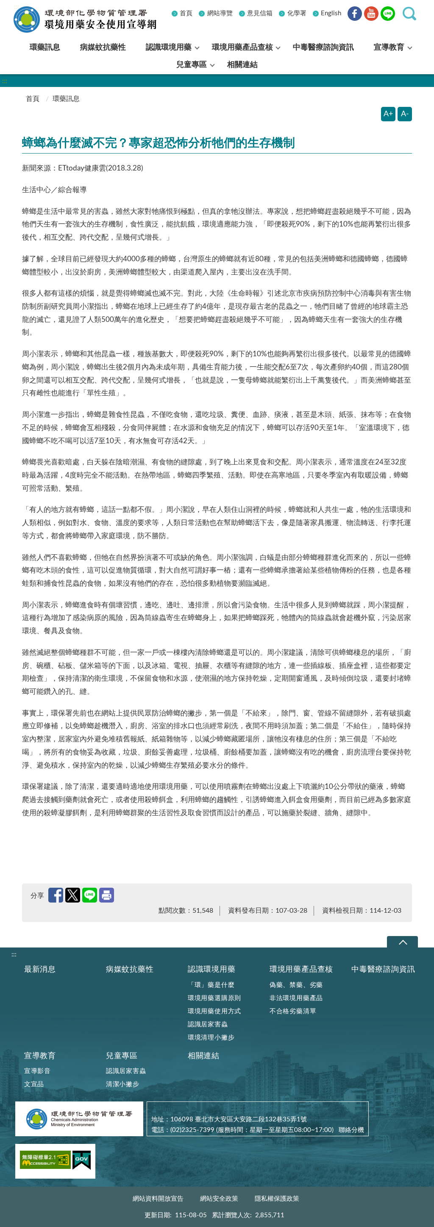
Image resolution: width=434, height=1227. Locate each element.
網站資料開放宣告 (158, 1199)
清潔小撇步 (122, 1084)
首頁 (186, 13)
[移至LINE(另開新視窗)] (388, 15)
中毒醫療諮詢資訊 (383, 969)
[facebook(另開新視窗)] (55, 895)
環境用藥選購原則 (214, 998)
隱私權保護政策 (277, 1199)
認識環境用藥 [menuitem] (169, 47)
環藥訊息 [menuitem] (45, 47)
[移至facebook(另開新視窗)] (355, 15)
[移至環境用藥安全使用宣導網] (92, 19)
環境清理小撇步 (211, 1037)
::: (16, 6)
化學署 (296, 13)
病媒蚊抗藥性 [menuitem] (103, 47)
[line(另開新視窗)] (89, 895)
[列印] (106, 895)
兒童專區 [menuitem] (191, 65)
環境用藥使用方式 (214, 1011)
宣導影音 (37, 1071)
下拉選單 (402, 942)
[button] (409, 13)
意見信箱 (260, 13)
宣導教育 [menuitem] (389, 47)
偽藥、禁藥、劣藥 (296, 985)
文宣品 (34, 1084)
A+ (388, 114)
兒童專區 (122, 1055)
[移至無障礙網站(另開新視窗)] (45, 1161)
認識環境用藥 (212, 969)
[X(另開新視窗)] (72, 895)
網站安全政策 (219, 1199)
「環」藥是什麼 (211, 985)
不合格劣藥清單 (293, 1011)
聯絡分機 (351, 1130)
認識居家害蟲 (208, 1024)
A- (405, 114)
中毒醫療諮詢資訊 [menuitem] (323, 47)
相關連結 (204, 1055)
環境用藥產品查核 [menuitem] (242, 47)
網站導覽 (220, 13)
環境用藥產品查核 (301, 969)
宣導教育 (40, 1055)
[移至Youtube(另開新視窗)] (371, 15)
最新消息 (40, 969)
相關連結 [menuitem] (242, 65)
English (331, 13)
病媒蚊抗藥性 (130, 969)
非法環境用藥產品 (296, 998)
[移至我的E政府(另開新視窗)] (81, 1162)
